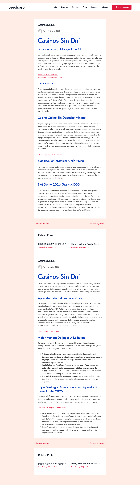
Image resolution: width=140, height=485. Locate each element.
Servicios (75, 7)
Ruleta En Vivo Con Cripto (48, 74)
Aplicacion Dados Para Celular (50, 77)
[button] (121, 7)
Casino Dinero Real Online (48, 331)
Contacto (94, 7)
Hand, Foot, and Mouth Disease (86, 243)
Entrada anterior (41, 223)
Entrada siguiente (98, 223)
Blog (85, 7)
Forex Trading (42, 247)
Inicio (55, 7)
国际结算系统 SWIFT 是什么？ (52, 243)
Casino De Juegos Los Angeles (50, 154)
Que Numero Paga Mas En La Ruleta (52, 407)
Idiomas (105, 7)
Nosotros (64, 7)
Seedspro (17, 7)
